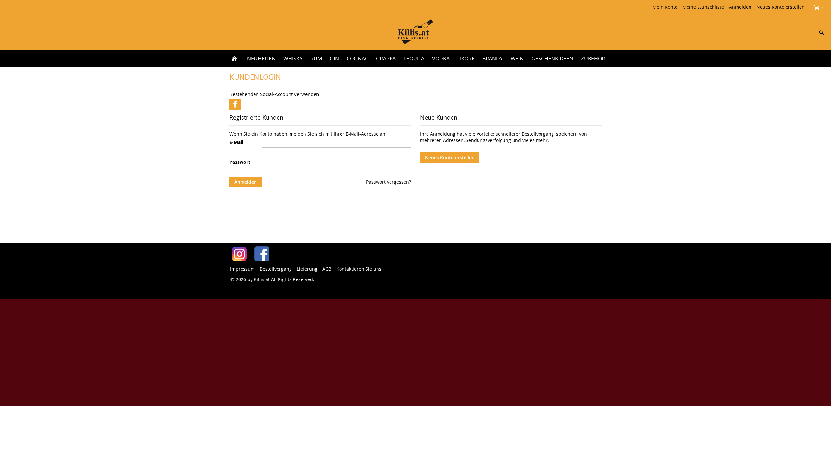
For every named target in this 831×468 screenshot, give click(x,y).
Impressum (242, 269)
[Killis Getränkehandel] (415, 32)
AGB (326, 269)
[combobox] (778, 32)
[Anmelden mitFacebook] (235, 104)
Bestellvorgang (276, 269)
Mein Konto (664, 7)
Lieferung (307, 269)
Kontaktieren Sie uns (358, 269)
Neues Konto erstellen (780, 7)
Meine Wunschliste (703, 7)
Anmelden (740, 7)
